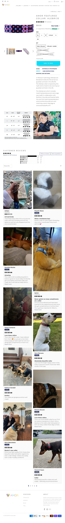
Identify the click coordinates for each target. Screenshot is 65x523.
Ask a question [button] (56, 153)
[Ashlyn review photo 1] (17, 190)
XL (38, 35)
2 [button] (30, 486)
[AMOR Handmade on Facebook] (2, 1)
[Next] (33, 30)
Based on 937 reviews (10, 155)
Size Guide (55, 26)
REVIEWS (41, 5)
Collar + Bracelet (43, 50)
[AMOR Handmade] (6, 4)
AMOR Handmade (11, 515)
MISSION (47, 5)
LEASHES (26, 5)
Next (59, 11)
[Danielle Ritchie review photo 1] (17, 246)
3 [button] (32, 486)
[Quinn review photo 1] (47, 259)
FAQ (51, 5)
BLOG (24, 503)
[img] (18, 214)
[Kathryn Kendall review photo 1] (17, 367)
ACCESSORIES (34, 5)
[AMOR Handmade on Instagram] (5, 1)
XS (38, 39)
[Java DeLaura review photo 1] (47, 332)
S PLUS (51, 35)
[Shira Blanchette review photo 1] (17, 421)
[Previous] (5, 30)
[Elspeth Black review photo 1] (47, 190)
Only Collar (41, 46)
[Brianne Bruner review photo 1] (47, 389)
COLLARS (18, 5)
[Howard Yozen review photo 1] (47, 449)
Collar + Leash (52, 46)
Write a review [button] (44, 153)
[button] (40, 22)
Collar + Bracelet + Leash (45, 54)
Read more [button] (8, 284)
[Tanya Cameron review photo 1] (17, 306)
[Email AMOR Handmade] (7, 1)
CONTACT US (56, 5)
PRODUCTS (26, 497)
